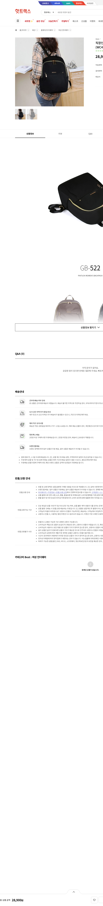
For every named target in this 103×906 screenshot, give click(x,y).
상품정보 (30, 133)
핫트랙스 (47, 12)
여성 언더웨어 (63, 30)
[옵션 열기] (73, 891)
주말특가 (65, 21)
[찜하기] (94, 900)
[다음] (85, 73)
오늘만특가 (53, 21)
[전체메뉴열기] (18, 21)
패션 (33, 30)
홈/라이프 (23, 30)
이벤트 (92, 21)
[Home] (16, 30)
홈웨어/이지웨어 (47, 30)
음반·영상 (40, 21)
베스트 (75, 21)
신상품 (84, 21)
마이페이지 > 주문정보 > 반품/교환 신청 (52, 492)
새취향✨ (29, 21)
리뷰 (60, 133)
